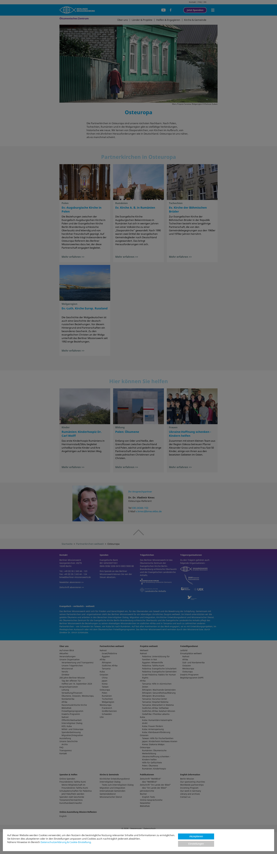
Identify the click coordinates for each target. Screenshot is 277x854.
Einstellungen (196, 843)
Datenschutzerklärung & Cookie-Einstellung (66, 842)
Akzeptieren (196, 836)
